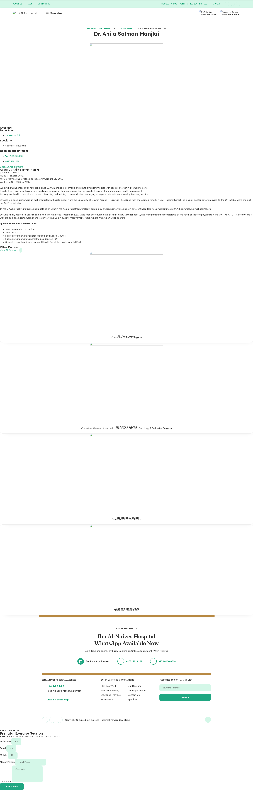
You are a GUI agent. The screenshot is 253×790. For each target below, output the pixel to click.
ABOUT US (17, 4)
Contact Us (134, 694)
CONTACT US (44, 4)
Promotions (107, 699)
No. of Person (7, 761)
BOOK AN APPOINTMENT (173, 4)
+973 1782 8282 (209, 14)
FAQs (30, 4)
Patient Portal (198, 4)
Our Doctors (134, 685)
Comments (6, 781)
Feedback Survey (110, 690)
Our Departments (137, 690)
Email (3, 748)
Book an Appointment (98, 661)
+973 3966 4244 (230, 14)
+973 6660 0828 (167, 661)
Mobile (4, 755)
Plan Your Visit (108, 685)
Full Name (5, 741)
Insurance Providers (111, 694)
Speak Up (133, 699)
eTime (127, 719)
